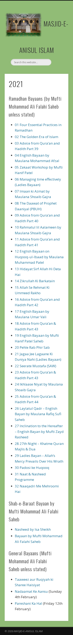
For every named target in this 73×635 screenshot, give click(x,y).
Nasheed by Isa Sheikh (33, 529)
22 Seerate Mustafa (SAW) (35, 366)
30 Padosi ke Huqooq (32, 467)
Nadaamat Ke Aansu (31, 591)
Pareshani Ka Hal (28, 603)
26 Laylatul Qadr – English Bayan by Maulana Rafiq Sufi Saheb (38, 414)
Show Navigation (59, 36)
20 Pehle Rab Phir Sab (32, 347)
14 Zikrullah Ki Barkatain (35, 281)
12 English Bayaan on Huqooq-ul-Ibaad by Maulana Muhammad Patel (39, 257)
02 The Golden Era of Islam (36, 136)
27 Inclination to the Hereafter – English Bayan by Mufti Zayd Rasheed (39, 431)
